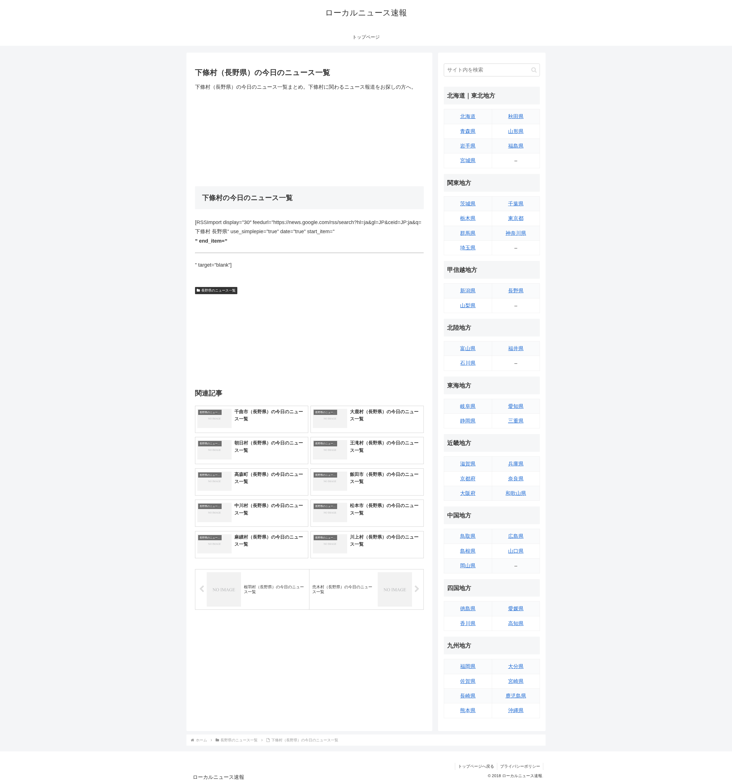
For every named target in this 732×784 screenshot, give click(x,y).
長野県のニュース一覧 (218, 290)
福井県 (516, 348)
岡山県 (468, 566)
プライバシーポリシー (520, 766)
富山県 (468, 348)
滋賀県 (468, 464)
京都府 (468, 479)
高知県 (516, 623)
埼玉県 (468, 248)
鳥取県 (468, 536)
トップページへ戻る (476, 766)
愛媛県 (516, 608)
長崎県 (468, 696)
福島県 (516, 146)
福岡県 (468, 666)
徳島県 (468, 608)
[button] (534, 70)
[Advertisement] (309, 139)
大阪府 (468, 493)
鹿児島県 (516, 696)
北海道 (468, 116)
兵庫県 (516, 464)
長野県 (516, 291)
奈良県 (516, 479)
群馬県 (468, 233)
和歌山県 (516, 493)
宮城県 (468, 160)
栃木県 (468, 218)
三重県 (516, 421)
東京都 (516, 218)
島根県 (468, 551)
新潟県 (468, 291)
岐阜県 (468, 406)
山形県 (516, 131)
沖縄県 (516, 710)
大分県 (516, 666)
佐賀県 (468, 681)
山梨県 (468, 305)
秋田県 (516, 116)
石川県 (468, 363)
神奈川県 (516, 233)
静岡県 (468, 421)
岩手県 (468, 146)
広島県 (516, 536)
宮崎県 (516, 681)
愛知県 (516, 406)
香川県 (468, 623)
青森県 (468, 131)
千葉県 (516, 204)
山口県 (516, 551)
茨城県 (468, 204)
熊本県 (468, 710)
